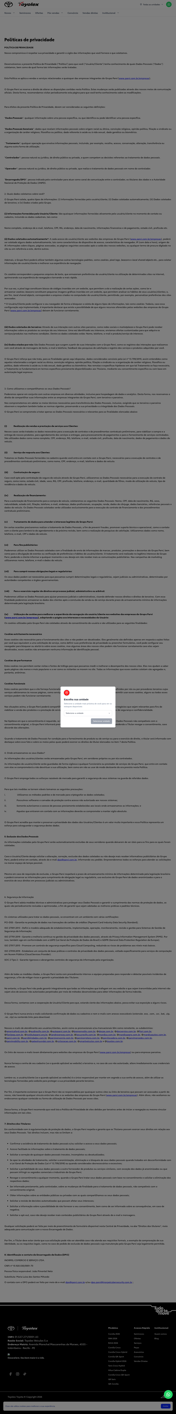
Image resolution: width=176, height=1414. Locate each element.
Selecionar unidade (101, 721)
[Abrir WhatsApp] (168, 1394)
